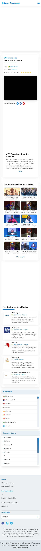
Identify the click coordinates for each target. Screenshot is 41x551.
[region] (20, 411)
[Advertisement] (20, 28)
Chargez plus (20, 257)
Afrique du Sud (10, 400)
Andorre (7, 414)
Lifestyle (7, 452)
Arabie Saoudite (10, 422)
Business (7, 441)
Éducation (7, 448)
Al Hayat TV (15, 357)
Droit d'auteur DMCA (8, 498)
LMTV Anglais (16, 313)
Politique (7, 459)
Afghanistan (9, 396)
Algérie (7, 407)
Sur (2, 494)
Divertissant (8, 445)
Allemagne (8, 411)
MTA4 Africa (15, 327)
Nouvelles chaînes (7, 486)
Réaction (4, 506)
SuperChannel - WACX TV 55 (21, 372)
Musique (7, 456)
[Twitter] (7, 523)
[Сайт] (17, 103)
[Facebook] (21, 103)
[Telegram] (11, 523)
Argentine (8, 426)
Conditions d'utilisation (9, 502)
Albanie (7, 403)
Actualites (7, 437)
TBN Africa (15, 342)
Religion (6, 463)
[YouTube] (24, 103)
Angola (7, 418)
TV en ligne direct (7, 483)
